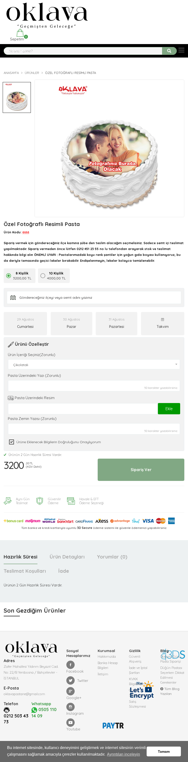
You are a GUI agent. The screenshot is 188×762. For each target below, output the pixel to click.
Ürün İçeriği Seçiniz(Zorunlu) (31, 354)
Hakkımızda (107, 656)
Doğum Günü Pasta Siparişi (170, 659)
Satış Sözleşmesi (137, 704)
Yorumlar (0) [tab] (112, 557)
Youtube (73, 729)
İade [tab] (63, 571)
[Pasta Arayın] (181, 50)
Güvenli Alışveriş (135, 659)
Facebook (75, 671)
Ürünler (32, 73)
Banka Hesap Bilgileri (108, 665)
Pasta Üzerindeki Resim (34, 397)
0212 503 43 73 (16, 719)
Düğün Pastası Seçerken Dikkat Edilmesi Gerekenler (172, 675)
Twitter (82, 680)
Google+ (74, 697)
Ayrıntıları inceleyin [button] (123, 754)
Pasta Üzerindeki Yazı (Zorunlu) (34, 375)
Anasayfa (11, 73)
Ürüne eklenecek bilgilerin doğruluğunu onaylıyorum (58, 442)
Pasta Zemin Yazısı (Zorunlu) (32, 418)
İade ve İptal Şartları (138, 670)
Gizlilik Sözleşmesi (137, 692)
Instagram (75, 713)
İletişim (103, 674)
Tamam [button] (164, 751)
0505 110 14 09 (44, 712)
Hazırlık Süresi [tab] (20, 557)
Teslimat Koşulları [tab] (25, 571)
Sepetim (16, 38)
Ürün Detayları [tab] (67, 557)
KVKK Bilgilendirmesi (140, 681)
